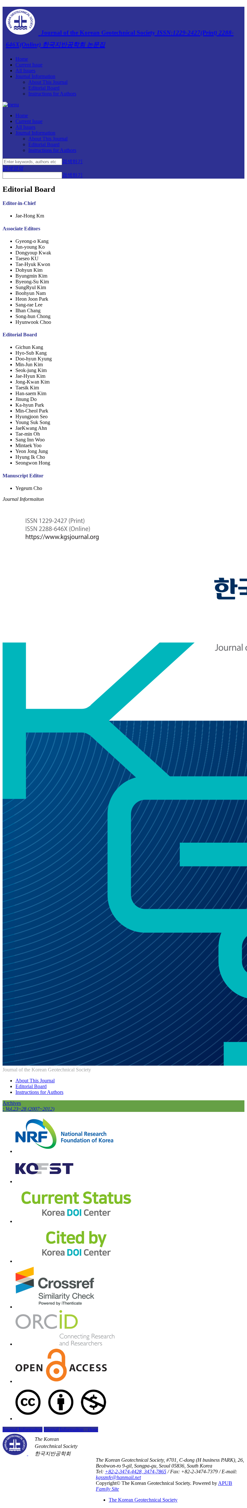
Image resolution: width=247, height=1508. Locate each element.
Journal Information (35, 76)
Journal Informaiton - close (71, 1429)
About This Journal (48, 82)
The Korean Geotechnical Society (143, 1500)
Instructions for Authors (52, 93)
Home (21, 59)
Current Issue (28, 64)
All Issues (25, 70)
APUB (225, 1483)
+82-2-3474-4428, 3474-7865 (135, 1471)
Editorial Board (43, 88)
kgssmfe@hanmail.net (118, 1477)
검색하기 (72, 161)
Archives (28, 1106)
